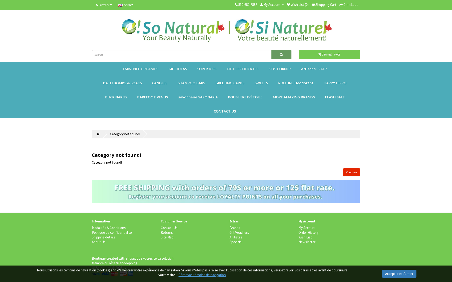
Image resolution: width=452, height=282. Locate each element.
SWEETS (261, 83)
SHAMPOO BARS (191, 83)
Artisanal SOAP (314, 68)
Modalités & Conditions (109, 228)
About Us (98, 242)
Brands (235, 228)
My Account (307, 228)
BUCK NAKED (116, 97)
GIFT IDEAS (178, 68)
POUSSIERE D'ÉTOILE (245, 97)
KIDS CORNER (280, 68)
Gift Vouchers (239, 232)
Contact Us (169, 228)
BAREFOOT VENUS (152, 97)
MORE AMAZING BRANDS (294, 97)
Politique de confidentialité (112, 232)
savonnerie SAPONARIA (198, 97)
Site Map (167, 237)
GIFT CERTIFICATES (242, 68)
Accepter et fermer (399, 273)
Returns (167, 232)
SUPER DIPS (206, 68)
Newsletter (307, 242)
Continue (351, 172)
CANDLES (159, 83)
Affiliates (236, 237)
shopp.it (132, 258)
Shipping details (103, 237)
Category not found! (125, 134)
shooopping (128, 263)
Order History (309, 232)
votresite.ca (152, 258)
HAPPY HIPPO (335, 83)
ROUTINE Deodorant (295, 83)
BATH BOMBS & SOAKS (122, 83)
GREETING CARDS (229, 83)
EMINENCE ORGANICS (140, 68)
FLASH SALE (335, 97)
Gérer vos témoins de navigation (202, 275)
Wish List (305, 237)
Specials (236, 242)
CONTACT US (225, 111)
